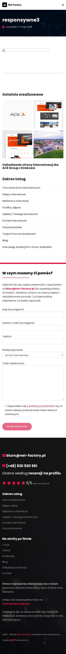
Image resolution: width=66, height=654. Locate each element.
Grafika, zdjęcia (11, 207)
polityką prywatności (41, 406)
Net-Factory (24, 634)
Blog (5, 562)
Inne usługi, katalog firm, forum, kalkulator (27, 247)
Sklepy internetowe (14, 194)
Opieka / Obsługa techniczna (19, 214)
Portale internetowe (14, 220)
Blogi (5, 240)
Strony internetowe (13, 500)
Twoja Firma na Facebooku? (19, 234)
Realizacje (8, 556)
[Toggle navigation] (63, 5)
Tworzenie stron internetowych (21, 188)
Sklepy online (10, 505)
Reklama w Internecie (15, 201)
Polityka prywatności (14, 567)
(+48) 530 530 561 (21, 465)
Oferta (6, 550)
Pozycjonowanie (12, 227)
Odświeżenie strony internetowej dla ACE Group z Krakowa (30, 166)
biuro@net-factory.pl (20, 288)
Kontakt (7, 573)
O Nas (5, 545)
